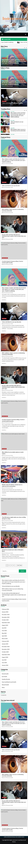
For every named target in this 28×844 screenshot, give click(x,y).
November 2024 (6, 649)
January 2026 (5, 612)
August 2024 (5, 657)
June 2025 (4, 630)
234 (18, 565)
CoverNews (20, 840)
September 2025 (6, 622)
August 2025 (5, 625)
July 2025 (4, 628)
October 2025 (5, 620)
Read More (4, 299)
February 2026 (5, 609)
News (3, 687)
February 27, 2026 (10, 64)
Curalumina (3, 695)
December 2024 (6, 646)
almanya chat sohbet (16, 837)
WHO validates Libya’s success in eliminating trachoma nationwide (12, 589)
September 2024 (6, 654)
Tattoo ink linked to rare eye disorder (12, 63)
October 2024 (5, 652)
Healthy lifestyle (6, 679)
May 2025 (4, 633)
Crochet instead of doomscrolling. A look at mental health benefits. (14, 599)
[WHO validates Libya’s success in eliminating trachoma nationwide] (5, 121)
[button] (2, 34)
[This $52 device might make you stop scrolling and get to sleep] (14, 507)
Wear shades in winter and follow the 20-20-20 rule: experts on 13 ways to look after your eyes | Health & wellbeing (14, 82)
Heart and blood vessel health (9, 682)
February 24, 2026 (10, 455)
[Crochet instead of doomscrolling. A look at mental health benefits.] (14, 251)
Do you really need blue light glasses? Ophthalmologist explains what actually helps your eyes (14, 236)
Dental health (4, 481)
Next (21, 565)
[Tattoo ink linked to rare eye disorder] (14, 58)
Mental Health (4, 416)
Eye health (4, 61)
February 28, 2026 (10, 86)
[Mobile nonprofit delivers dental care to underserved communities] (14, 474)
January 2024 (5, 665)
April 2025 (4, 636)
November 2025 (6, 617)
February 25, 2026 (10, 239)
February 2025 (5, 641)
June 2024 (4, 662)
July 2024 (4, 660)
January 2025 (5, 644)
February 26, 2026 (10, 212)
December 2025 (6, 614)
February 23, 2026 (10, 520)
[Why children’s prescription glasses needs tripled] (14, 441)
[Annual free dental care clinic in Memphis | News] (14, 539)
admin (4, 64)
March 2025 (5, 638)
